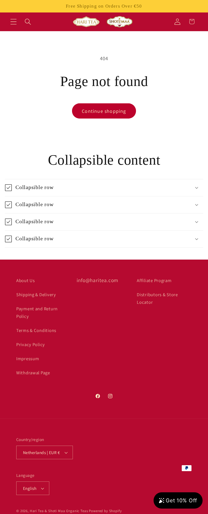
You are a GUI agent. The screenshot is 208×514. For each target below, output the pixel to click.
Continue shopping (104, 111)
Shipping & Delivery (36, 295)
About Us (25, 280)
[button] (13, 21)
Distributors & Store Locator (157, 298)
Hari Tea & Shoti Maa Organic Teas (59, 511)
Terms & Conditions (36, 330)
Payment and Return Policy (37, 312)
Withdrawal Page (33, 373)
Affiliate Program (154, 280)
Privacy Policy (30, 344)
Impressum (27, 359)
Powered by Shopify (105, 511)
